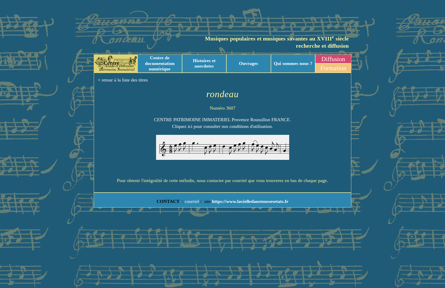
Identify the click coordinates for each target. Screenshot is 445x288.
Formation (333, 68)
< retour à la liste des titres (123, 80)
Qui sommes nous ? (293, 63)
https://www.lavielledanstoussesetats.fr (249, 201)
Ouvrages (248, 63)
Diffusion (333, 59)
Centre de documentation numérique (160, 63)
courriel (192, 201)
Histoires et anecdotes (204, 63)
